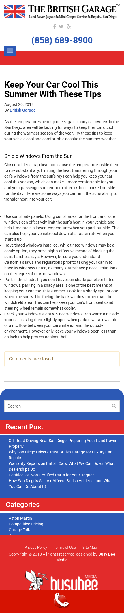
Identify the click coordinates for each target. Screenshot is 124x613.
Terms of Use (65, 547)
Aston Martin (20, 518)
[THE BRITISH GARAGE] (62, 11)
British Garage (22, 110)
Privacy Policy (36, 547)
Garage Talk (19, 529)
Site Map (89, 547)
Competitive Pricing (26, 524)
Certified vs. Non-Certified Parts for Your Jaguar (51, 475)
